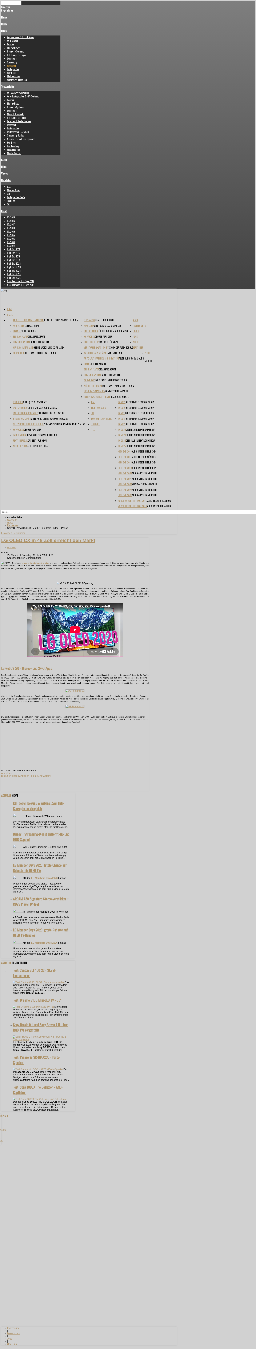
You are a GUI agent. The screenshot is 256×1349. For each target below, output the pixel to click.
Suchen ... (149, 361)
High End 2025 (14, 274)
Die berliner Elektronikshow (139, 402)
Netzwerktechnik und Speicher (21, 139)
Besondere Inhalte (120, 397)
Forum (4, 160)
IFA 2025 (11, 246)
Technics (11, 201)
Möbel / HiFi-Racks (15, 114)
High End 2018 (13, 256)
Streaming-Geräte (15, 135)
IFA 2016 (11, 221)
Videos (4, 173)
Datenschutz (13, 1333)
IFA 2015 (11, 217)
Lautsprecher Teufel (16, 197)
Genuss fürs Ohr (103, 336)
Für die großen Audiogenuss (113, 331)
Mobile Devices (14, 153)
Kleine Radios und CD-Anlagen (49, 347)
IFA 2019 (11, 231)
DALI (9, 186)
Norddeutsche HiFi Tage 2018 (20, 285)
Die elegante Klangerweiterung (40, 353)
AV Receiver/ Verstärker (18, 93)
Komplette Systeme (40, 342)
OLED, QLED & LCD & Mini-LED (107, 325)
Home (4, 17)
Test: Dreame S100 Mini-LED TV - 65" (37, 1000)
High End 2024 (14, 270)
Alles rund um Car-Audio (131, 358)
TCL (8, 204)
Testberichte (7, 86)
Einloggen (7, 533)
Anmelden (6, 773)
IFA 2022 (11, 235)
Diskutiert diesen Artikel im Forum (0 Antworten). (26, 776)
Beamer (10, 44)
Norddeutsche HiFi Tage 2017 (20, 281)
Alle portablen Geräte (38, 446)
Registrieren (19, 533)
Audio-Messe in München (144, 451)
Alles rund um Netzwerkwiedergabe (49, 418)
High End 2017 (13, 253)
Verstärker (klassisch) (17, 80)
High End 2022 (14, 263)
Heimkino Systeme (15, 51)
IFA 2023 (11, 238)
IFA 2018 (11, 228)
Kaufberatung (13, 146)
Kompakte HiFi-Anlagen (116, 391)
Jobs (9, 1338)
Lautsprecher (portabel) (18, 132)
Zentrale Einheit (32, 325)
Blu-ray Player (13, 48)
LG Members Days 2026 (44, 878)
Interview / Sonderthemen (19, 121)
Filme (4, 167)
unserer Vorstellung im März (35, 563)
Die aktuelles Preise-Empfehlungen (61, 320)
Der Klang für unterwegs (51, 413)
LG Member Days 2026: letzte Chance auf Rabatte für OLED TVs (40, 867)
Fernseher (11, 65)
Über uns (12, 1344)
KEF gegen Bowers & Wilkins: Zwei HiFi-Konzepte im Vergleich (38, 805)
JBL (8, 194)
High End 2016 (13, 249)
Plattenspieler (13, 76)
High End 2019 (13, 260)
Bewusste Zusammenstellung (42, 435)
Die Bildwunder (28, 331)
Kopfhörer (11, 73)
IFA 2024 (11, 242)
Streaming (12, 62)
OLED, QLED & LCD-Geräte (35, 402)
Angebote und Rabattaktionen (20, 37)
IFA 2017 (11, 224)
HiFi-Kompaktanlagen (16, 55)
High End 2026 (14, 278)
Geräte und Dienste (104, 320)
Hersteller (6, 180)
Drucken (11, 547)
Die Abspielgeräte (36, 336)
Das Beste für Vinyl (108, 342)
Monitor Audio (13, 190)
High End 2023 (14, 267)
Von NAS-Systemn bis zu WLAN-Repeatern (64, 424)
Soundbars (12, 58)
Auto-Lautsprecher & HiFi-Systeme (23, 96)
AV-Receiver (12, 41)
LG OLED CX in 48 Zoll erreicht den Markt (48, 540)
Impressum (13, 1328)
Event (4, 211)
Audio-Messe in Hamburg (159, 501)
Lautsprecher (13, 69)
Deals (4, 24)
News (4, 31)
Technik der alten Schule (120, 347)
